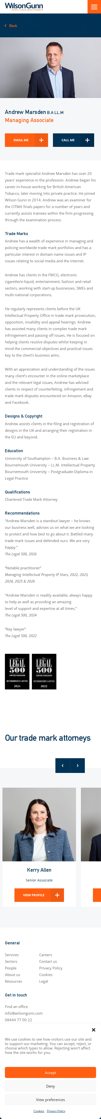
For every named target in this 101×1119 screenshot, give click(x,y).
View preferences (50, 1099)
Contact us (48, 961)
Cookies (39, 1111)
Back (13, 25)
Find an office (16, 1006)
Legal (43, 981)
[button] (93, 1029)
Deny (50, 1086)
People (10, 967)
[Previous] (62, 765)
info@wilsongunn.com (24, 1013)
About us (12, 974)
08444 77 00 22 (18, 1019)
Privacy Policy (56, 1111)
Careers (45, 954)
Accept (50, 1072)
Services (12, 954)
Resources (13, 981)
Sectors (11, 961)
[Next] (77, 765)
